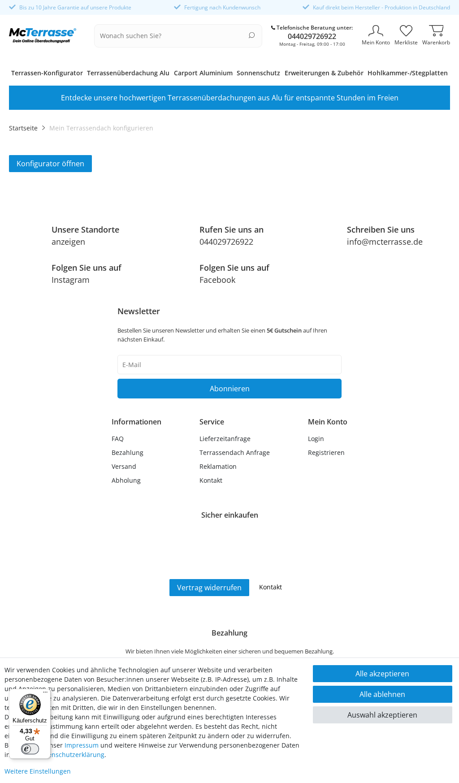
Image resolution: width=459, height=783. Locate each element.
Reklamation (218, 466)
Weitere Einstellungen (37, 771)
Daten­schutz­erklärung (71, 754)
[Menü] (45, 694)
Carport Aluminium (203, 73)
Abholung (126, 480)
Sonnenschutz (258, 73)
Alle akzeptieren (382, 674)
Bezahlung (127, 452)
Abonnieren (230, 389)
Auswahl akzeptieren (382, 715)
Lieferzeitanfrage (225, 438)
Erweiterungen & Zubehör (324, 73)
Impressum (82, 745)
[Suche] (251, 35)
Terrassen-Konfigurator (47, 73)
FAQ (118, 438)
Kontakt (210, 480)
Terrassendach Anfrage (234, 452)
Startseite (23, 128)
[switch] (30, 749)
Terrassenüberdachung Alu (128, 73)
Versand (124, 466)
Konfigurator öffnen (50, 164)
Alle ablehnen (382, 694)
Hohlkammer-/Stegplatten (408, 73)
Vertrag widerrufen (209, 588)
